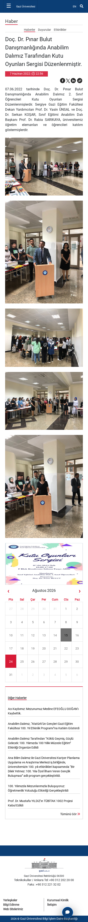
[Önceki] (8, 591)
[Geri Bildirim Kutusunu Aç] (67, 912)
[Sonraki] (79, 591)
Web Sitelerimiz (13, 909)
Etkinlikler (60, 29)
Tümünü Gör (68, 814)
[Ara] (82, 6)
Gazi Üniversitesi (25, 6)
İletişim (52, 904)
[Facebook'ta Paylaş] (62, 80)
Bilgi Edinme (11, 904)
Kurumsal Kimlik (58, 900)
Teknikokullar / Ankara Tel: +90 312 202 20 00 (44, 880)
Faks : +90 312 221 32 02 (44, 884)
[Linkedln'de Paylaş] (73, 80)
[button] (79, 80)
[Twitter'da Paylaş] (68, 80)
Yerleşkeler (10, 900)
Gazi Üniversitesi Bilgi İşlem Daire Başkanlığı (49, 918)
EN (75, 6)
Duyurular (45, 29)
